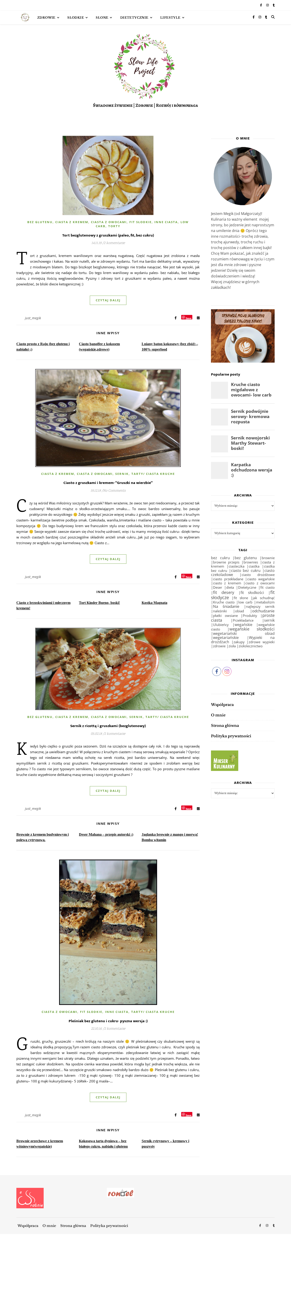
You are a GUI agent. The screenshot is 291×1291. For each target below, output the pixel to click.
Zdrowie (46, 18)
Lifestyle (170, 18)
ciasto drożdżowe (258, 574)
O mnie (218, 715)
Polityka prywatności (231, 736)
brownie (268, 558)
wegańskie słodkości (252, 629)
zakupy (239, 642)
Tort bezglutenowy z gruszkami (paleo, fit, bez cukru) (108, 235)
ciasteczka (236, 566)
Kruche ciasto (224, 602)
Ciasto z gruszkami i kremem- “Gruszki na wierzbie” (108, 483)
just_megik (33, 318)
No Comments (114, 490)
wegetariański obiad (244, 633)
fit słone (241, 597)
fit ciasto (267, 587)
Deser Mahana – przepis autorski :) (106, 834)
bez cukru (220, 557)
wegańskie (243, 624)
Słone (102, 18)
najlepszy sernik (260, 606)
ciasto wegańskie (261, 579)
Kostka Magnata (154, 603)
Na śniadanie (226, 606)
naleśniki (220, 611)
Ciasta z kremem (71, 222)
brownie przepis (226, 562)
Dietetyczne (247, 587)
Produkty (250, 615)
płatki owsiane (225, 615)
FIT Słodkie (140, 222)
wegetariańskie (226, 637)
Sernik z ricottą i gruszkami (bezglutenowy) (108, 726)
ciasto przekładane (228, 579)
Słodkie (75, 18)
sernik (269, 620)
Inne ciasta (166, 222)
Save (188, 318)
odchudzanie (263, 610)
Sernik (122, 474)
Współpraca (222, 704)
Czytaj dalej (108, 300)
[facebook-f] (261, 5)
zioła (232, 646)
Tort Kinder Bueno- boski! (99, 603)
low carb (245, 602)
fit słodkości (252, 592)
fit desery (223, 592)
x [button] (287, 1271)
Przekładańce (243, 620)
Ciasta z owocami (109, 222)
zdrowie (219, 646)
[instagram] (267, 5)
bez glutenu (246, 557)
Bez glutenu (40, 222)
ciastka (254, 566)
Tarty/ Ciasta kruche (153, 474)
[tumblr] (274, 5)
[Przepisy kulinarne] (243, 760)
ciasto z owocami (260, 583)
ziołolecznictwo (251, 646)
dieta (230, 587)
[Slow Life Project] (25, 17)
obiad (239, 611)
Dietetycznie (134, 18)
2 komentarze (114, 243)
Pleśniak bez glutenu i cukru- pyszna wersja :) (108, 1021)
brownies (250, 562)
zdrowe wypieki (262, 642)
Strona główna (225, 725)
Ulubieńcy (221, 624)
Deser (217, 587)
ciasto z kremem (227, 583)
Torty (114, 226)
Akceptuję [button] (273, 1279)
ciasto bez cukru (246, 570)
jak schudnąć (264, 598)
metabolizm (265, 602)
